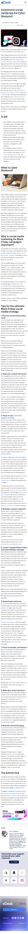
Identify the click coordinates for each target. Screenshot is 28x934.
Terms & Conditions (7, 923)
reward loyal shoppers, (9, 622)
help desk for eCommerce (18, 97)
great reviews (12, 754)
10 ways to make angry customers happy (13, 457)
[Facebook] (20, 918)
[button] (20, 904)
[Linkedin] (13, 918)
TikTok (8, 709)
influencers (11, 682)
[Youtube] (18, 918)
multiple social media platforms (12, 793)
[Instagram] (15, 918)
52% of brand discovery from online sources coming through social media (14, 92)
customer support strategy (11, 416)
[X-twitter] (23, 918)
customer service (16, 642)
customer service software (19, 490)
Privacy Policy (22, 923)
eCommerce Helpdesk (16, 795)
